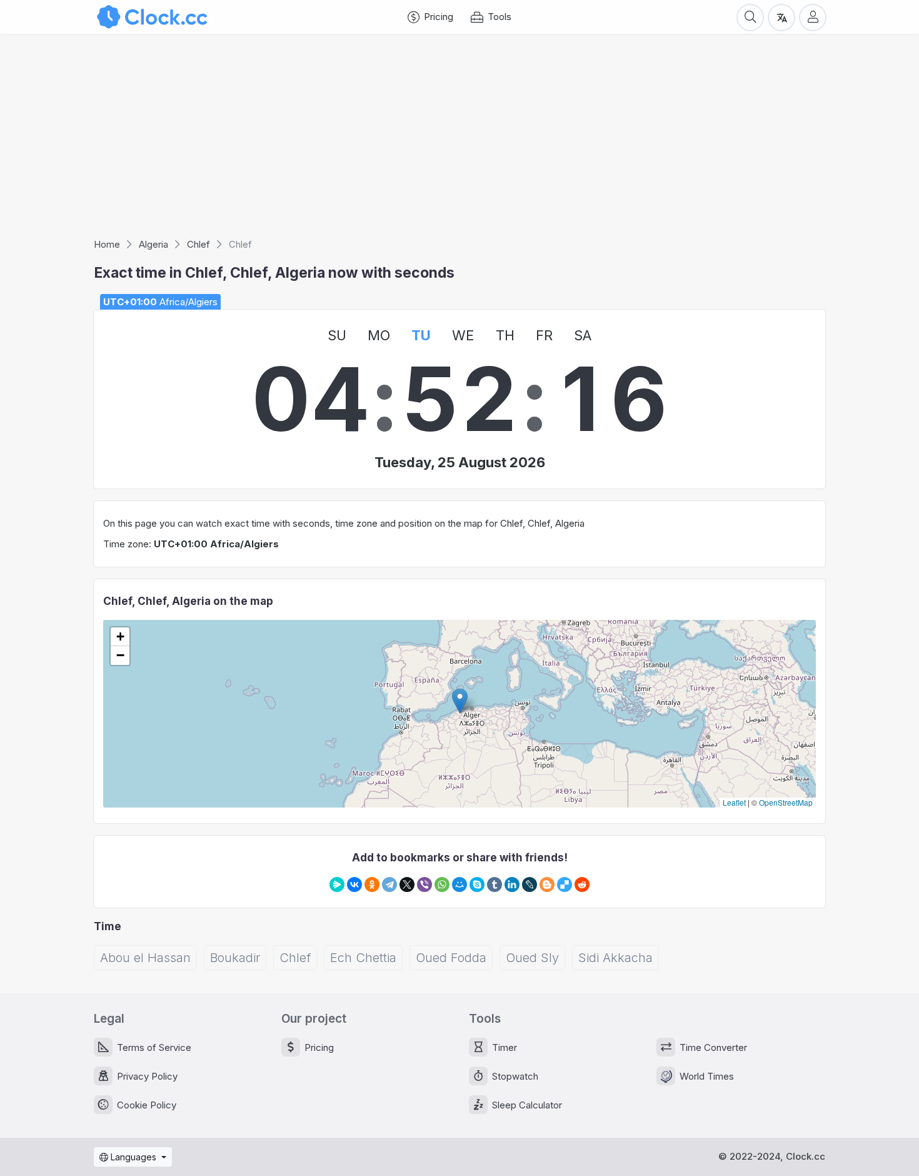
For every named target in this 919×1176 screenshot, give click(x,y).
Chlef (295, 957)
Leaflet (734, 802)
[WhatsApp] (441, 884)
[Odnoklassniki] (371, 884)
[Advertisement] (459, 140)
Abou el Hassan (145, 957)
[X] (406, 884)
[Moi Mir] (459, 884)
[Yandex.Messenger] (336, 884)
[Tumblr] (494, 884)
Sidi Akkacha (615, 957)
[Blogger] (547, 884)
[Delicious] (564, 884)
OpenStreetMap (786, 802)
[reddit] (582, 884)
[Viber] (424, 884)
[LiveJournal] (529, 884)
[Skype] (477, 884)
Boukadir (235, 957)
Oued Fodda (451, 957)
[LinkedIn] (512, 884)
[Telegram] (389, 884)
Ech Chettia (363, 957)
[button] (460, 701)
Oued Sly (532, 957)
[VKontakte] (354, 884)
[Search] (750, 17)
